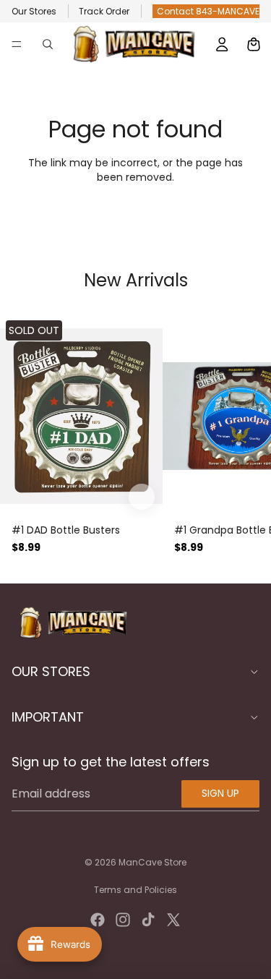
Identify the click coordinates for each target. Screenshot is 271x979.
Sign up (220, 793)
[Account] (222, 44)
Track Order (104, 11)
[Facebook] (97, 919)
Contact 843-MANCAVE (208, 11)
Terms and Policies (135, 890)
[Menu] (16, 44)
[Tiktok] (148, 919)
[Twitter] (173, 919)
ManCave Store (152, 862)
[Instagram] (123, 919)
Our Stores (34, 11)
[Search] (48, 44)
